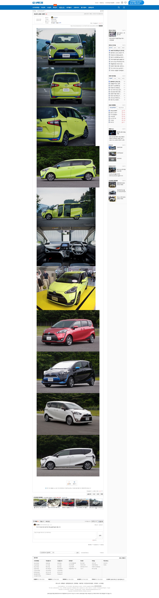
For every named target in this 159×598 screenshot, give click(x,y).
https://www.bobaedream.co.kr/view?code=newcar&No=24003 (84, 25)
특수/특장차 (48, 568)
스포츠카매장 (37, 570)
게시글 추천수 (113, 107)
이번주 (110, 78)
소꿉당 (117, 120)
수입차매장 (36, 565)
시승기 (81, 568)
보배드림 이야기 (84, 566)
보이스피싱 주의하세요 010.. (118, 61)
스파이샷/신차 (40, 11)
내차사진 (94, 563)
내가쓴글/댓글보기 (85, 552)
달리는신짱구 (117, 112)
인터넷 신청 (64, 497)
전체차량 (48, 563)
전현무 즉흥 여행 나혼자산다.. (118, 66)
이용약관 (81, 583)
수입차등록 (71, 566)
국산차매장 (36, 563)
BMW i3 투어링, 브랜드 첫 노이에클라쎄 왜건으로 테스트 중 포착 (117, 138)
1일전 (115, 47)
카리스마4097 (117, 110)
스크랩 (94, 491)
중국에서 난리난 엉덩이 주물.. (118, 52)
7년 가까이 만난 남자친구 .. (117, 68)
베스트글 (82, 563)
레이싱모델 (94, 568)
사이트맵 (101, 583)
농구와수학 (117, 118)
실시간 (110, 47)
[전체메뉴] (123, 7)
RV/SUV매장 (37, 572)
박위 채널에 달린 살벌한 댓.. (118, 59)
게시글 (52, 22)
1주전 (115, 78)
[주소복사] (101, 25)
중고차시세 (48, 572)
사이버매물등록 (72, 563)
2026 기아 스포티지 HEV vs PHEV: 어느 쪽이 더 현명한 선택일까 (117, 140)
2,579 (60, 22)
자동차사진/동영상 (96, 566)
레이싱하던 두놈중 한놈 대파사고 (117, 38)
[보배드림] (37, 3)
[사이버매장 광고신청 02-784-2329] (136, 2)
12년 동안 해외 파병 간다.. (116, 91)
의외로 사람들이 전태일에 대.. (118, 70)
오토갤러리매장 (37, 575)
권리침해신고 (121, 579)
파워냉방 (117, 116)
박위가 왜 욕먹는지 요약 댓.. (118, 50)
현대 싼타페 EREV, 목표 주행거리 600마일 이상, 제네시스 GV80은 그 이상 (117, 136)
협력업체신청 (69, 583)
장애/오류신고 (114, 579)
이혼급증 (111, 40)
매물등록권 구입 (72, 568)
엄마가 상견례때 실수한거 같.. (118, 57)
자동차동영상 (95, 564)
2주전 (119, 78)
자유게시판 (82, 564)
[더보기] (124, 30)
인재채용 (76, 583)
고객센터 (96, 583)
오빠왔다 (55, 17)
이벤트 (104, 564)
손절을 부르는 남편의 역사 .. (116, 83)
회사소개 (58, 583)
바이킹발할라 (117, 114)
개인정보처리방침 (88, 583)
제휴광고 (63, 583)
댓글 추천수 (121, 107)
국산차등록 (71, 564)
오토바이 (105, 563)
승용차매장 (36, 568)
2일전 (119, 47)
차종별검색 (48, 574)
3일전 (123, 47)
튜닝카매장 (36, 566)
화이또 (117, 122)
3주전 (123, 78)
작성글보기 (95, 23)
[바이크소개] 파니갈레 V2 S (116, 175)
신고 (100, 23)
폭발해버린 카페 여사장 (116, 64)
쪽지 (91, 23)
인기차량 (48, 565)
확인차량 (48, 566)
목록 (102, 11)
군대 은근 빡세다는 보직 (116, 97)
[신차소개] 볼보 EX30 (114, 174)
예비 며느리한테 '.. (115, 99)
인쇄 (97, 491)
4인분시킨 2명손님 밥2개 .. (117, 55)
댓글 (57, 22)
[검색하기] (118, 7)
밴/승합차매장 (37, 574)
